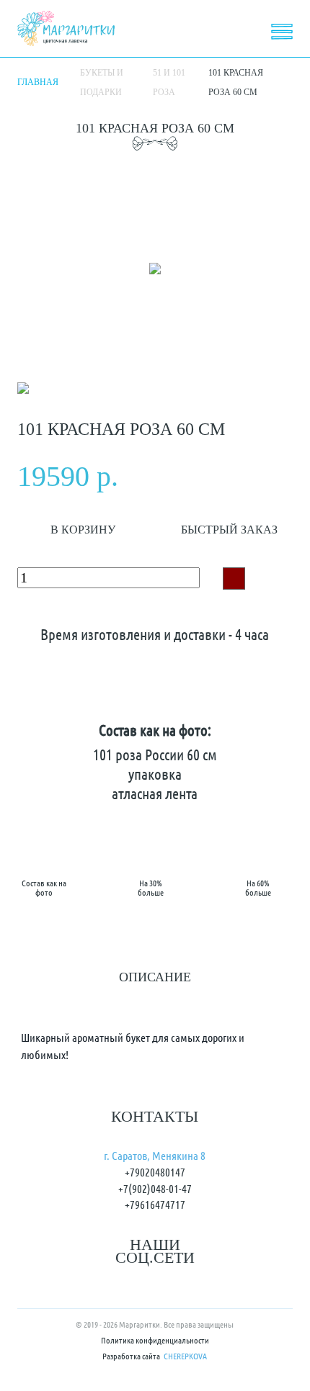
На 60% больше (258, 887)
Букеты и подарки (101, 82)
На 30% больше (151, 887)
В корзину (82, 529)
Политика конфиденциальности (155, 1341)
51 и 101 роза (169, 82)
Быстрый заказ (229, 529)
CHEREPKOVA (185, 1357)
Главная (37, 82)
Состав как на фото (44, 887)
